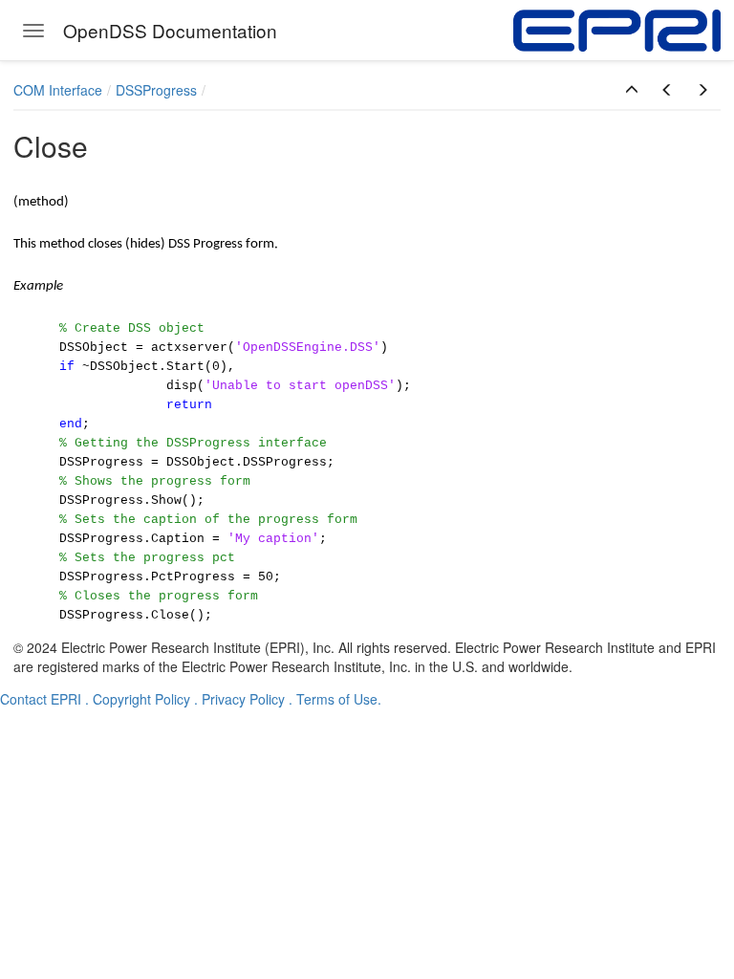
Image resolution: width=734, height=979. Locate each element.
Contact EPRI (40, 698)
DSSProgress (156, 89)
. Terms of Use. (335, 698)
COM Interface (57, 89)
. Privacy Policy (239, 698)
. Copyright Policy (137, 698)
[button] (632, 90)
